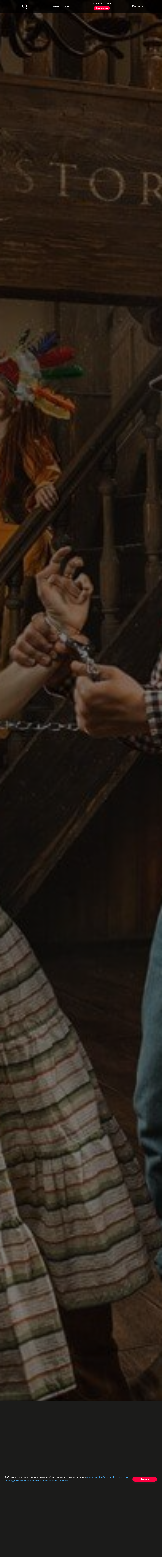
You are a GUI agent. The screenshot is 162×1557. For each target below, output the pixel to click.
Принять (145, 1479)
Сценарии (55, 6)
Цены (67, 6)
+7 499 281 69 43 (102, 4)
